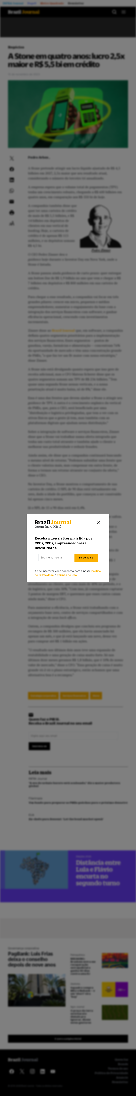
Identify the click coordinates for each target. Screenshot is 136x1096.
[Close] (98, 522)
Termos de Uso (67, 575)
